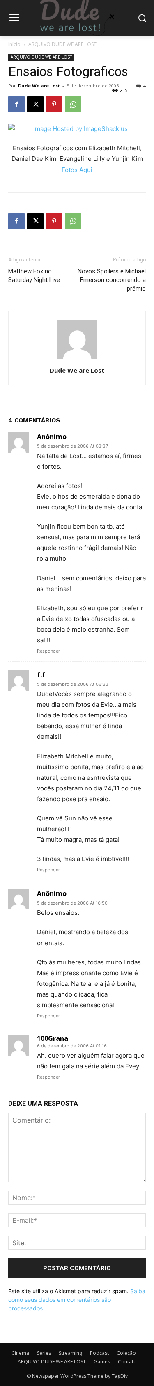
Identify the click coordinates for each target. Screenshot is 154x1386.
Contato (127, 1361)
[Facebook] (16, 104)
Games (102, 1361)
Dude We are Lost (39, 85)
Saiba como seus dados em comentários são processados (76, 1299)
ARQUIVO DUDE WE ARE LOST (62, 44)
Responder (48, 651)
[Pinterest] (54, 104)
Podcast (99, 1352)
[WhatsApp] (73, 104)
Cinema (20, 1352)
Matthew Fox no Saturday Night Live (34, 276)
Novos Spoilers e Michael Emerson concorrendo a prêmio (112, 280)
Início (14, 44)
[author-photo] (77, 358)
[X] (35, 104)
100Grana (52, 1038)
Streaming (70, 1352)
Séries (44, 1352)
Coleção (126, 1352)
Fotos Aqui (77, 170)
